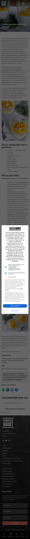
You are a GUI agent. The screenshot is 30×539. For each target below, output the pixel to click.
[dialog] (15, 269)
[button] (15, 277)
